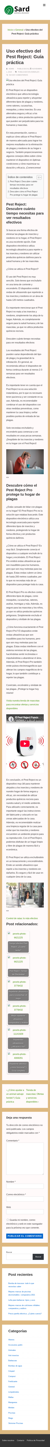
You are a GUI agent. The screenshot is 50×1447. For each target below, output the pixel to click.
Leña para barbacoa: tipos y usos (21, 1300)
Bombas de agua (15, 1366)
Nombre (10, 1182)
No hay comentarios (18, 75)
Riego (10, 1418)
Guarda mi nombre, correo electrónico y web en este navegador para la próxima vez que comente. (24, 1224)
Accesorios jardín (15, 1345)
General (19, 30)
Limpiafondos (13, 1392)
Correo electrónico (15, 1194)
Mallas (11, 1397)
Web (8, 1207)
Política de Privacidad (35, 1440)
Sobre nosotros (8, 1440)
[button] (38, 177)
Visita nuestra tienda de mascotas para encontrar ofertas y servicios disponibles (22, 704)
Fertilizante (12, 1381)
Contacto (20, 1440)
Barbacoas (12, 1361)
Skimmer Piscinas (15, 1423)
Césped (11, 1371)
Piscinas (11, 1413)
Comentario (12, 1140)
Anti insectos (13, 1355)
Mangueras (12, 1402)
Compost (12, 1376)
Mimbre (11, 1408)
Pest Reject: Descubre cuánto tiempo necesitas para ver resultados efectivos (23, 184)
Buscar (9, 1252)
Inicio (10, 30)
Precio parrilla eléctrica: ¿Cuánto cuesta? (25, 1314)
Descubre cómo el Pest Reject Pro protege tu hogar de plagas (24, 193)
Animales (35, 72)
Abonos (11, 1340)
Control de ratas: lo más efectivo (22, 918)
